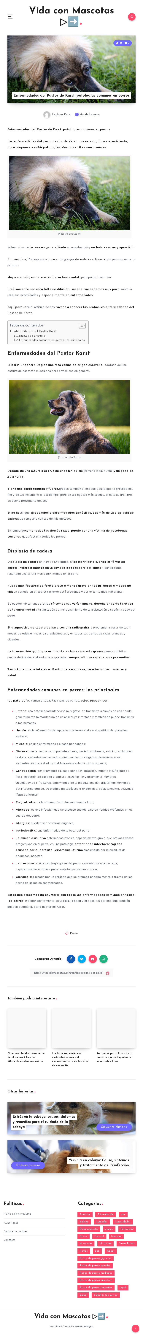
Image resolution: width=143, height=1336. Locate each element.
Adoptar (85, 1214)
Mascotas (86, 1243)
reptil (123, 1287)
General (99, 1236)
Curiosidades (123, 1221)
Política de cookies (16, 1231)
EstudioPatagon (83, 1326)
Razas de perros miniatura (96, 1280)
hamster (116, 1236)
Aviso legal (11, 1222)
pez (97, 1251)
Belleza (84, 1221)
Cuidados (101, 1221)
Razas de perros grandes (95, 1265)
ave (123, 1214)
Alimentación (106, 1214)
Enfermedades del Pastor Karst (34, 331)
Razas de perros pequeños (96, 1287)
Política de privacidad (17, 1214)
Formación (127, 1229)
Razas (111, 1251)
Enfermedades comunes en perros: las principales (52, 340)
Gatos (83, 1236)
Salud (83, 1295)
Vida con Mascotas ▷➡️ (71, 16)
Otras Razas (127, 1243)
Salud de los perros (105, 1295)
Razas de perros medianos (96, 1273)
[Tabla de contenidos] (82, 326)
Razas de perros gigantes (95, 1258)
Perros (74, 933)
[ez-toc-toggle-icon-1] (80, 326)
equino (109, 1229)
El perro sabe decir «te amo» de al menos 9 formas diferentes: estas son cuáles (26, 1057)
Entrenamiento (89, 1229)
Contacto (9, 1240)
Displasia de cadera (32, 336)
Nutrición (106, 1243)
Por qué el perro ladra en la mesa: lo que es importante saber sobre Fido (114, 1057)
